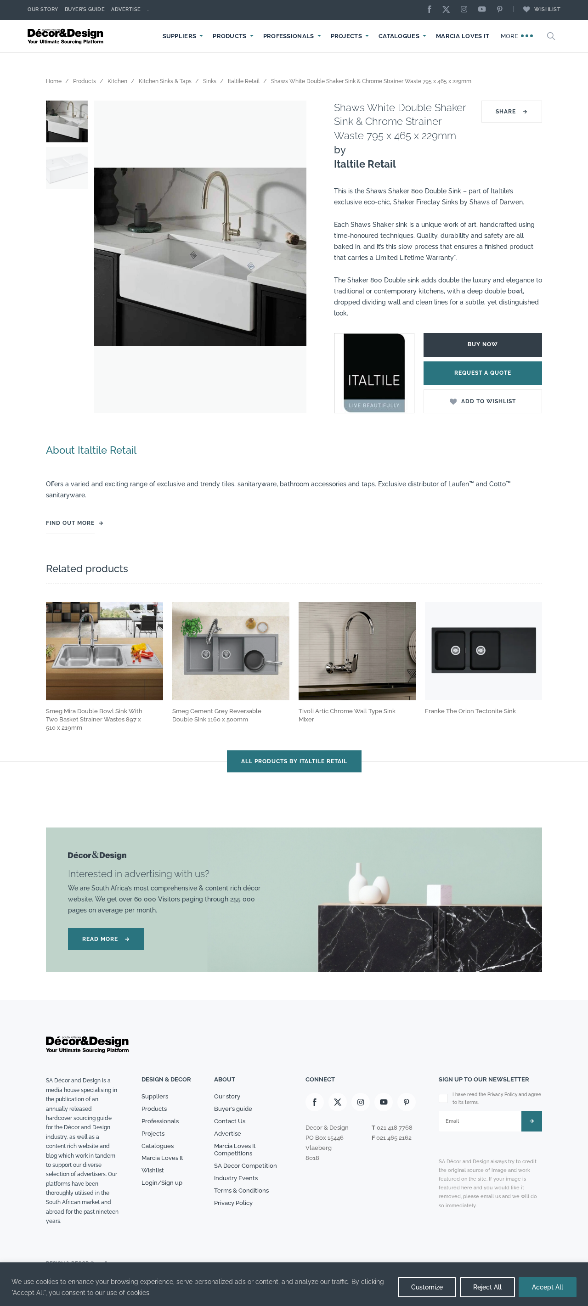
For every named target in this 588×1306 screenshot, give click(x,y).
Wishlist (547, 9)
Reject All (487, 1287)
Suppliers (180, 36)
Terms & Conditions (241, 1190)
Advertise (126, 9)
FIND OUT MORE (70, 523)
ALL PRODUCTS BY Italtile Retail (294, 761)
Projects (346, 36)
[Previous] (108, 257)
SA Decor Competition (245, 1165)
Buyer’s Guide (85, 9)
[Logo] (67, 36)
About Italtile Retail (91, 450)
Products (229, 36)
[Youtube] (484, 10)
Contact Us (229, 1121)
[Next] (292, 257)
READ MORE (106, 939)
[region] (294, 1284)
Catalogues (399, 36)
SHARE (512, 111)
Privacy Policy (233, 1202)
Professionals (288, 36)
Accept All (547, 1287)
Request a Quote (482, 373)
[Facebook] (432, 10)
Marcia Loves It (463, 36)
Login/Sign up (161, 1182)
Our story (43, 9)
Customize (427, 1287)
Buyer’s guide (233, 1108)
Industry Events (236, 1178)
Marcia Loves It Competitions (235, 1150)
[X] (448, 10)
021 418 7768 (395, 1127)
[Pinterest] (502, 10)
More (510, 36)
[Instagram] (466, 10)
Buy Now (483, 344)
